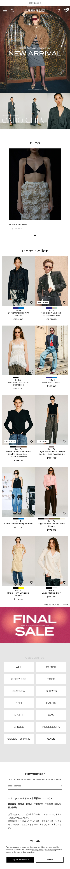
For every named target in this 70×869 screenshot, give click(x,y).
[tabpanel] (35, 189)
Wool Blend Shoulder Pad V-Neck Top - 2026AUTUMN (18, 454)
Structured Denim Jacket (18, 314)
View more (51, 604)
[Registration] (58, 786)
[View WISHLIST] (58, 10)
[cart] (65, 10)
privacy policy (37, 850)
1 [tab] (35, 235)
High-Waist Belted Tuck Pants (52, 524)
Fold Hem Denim (51, 382)
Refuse (50, 860)
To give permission (20, 860)
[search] (12, 10)
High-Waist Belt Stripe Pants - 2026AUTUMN (51, 452)
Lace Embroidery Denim (18, 523)
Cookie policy (50, 850)
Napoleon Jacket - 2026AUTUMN (52, 314)
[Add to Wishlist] (31, 302)
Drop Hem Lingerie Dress (18, 594)
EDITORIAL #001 (18, 224)
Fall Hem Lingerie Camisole (18, 383)
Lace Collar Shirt (52, 593)
